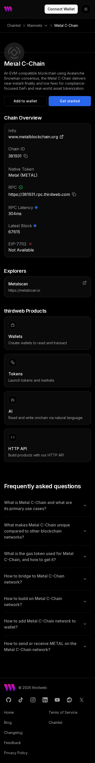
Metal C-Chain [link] (66, 25)
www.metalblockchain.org (33, 136)
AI (10, 411)
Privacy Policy (16, 753)
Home (9, 712)
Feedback (12, 743)
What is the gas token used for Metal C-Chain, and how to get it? (38, 556)
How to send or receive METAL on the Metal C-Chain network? (40, 646)
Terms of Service (63, 712)
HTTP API (17, 448)
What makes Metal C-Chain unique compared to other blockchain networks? (37, 531)
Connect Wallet (61, 9)
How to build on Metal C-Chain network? (33, 601)
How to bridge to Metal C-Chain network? (34, 579)
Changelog (13, 732)
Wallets (15, 336)
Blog (8, 722)
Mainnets (34, 25)
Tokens (15, 373)
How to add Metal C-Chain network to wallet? (40, 624)
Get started (70, 101)
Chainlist (14, 25)
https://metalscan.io (24, 290)
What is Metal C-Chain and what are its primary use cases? (38, 505)
